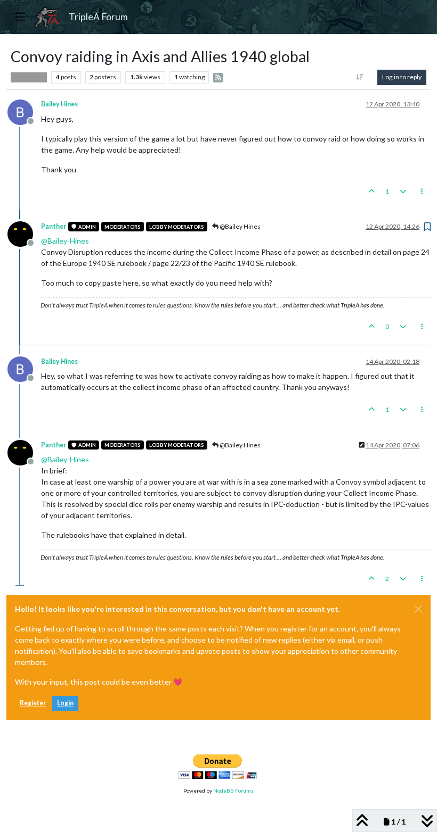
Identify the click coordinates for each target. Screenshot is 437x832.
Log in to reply (402, 77)
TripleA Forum (98, 16)
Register (33, 703)
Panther (53, 226)
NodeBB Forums (233, 790)
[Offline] (24, 110)
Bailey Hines (59, 104)
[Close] (418, 609)
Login (65, 703)
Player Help (28, 77)
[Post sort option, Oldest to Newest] (360, 77)
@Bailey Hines (239, 226)
